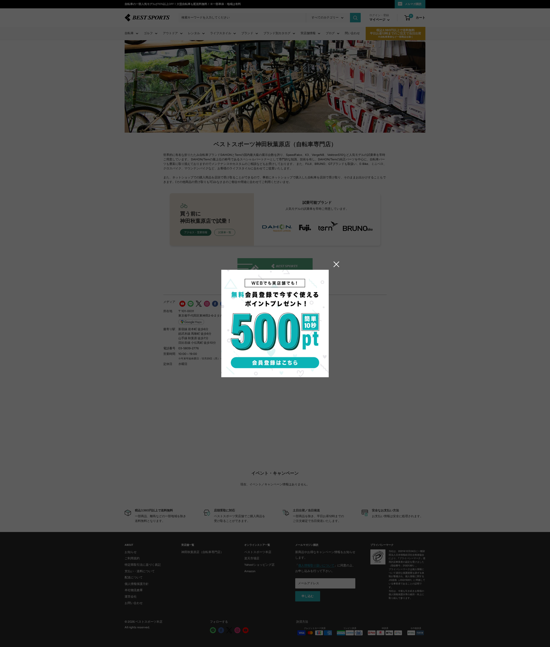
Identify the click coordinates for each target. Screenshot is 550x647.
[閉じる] (336, 264)
